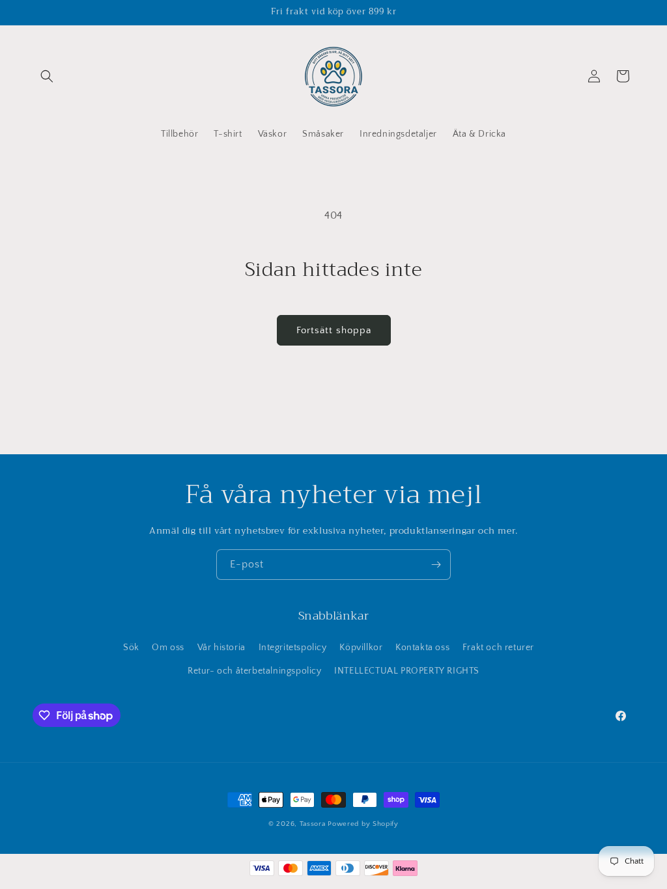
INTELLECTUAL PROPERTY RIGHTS (406, 671)
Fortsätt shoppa (333, 330)
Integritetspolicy (293, 647)
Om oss (168, 647)
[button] (47, 76)
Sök (131, 647)
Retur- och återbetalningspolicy (255, 671)
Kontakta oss (422, 647)
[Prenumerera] (435, 564)
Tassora (313, 824)
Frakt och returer (498, 647)
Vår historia (221, 647)
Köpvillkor (360, 647)
